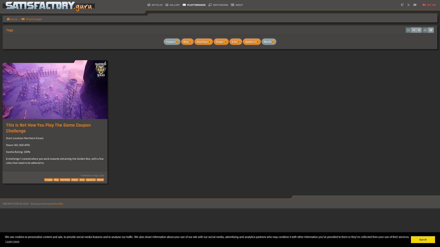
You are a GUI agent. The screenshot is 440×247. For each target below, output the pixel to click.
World (268, 41)
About (239, 5)
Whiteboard (220, 5)
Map (187, 41)
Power (221, 41)
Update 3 (251, 41)
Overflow (203, 41)
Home (14, 19)
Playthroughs (196, 5)
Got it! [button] (423, 239)
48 (419, 30)
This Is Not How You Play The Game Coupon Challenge (48, 128)
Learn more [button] (12, 241)
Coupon (171, 41)
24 (413, 30)
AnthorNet (56, 203)
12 (408, 30)
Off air (431, 5)
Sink (235, 41)
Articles (157, 5)
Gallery (174, 5)
